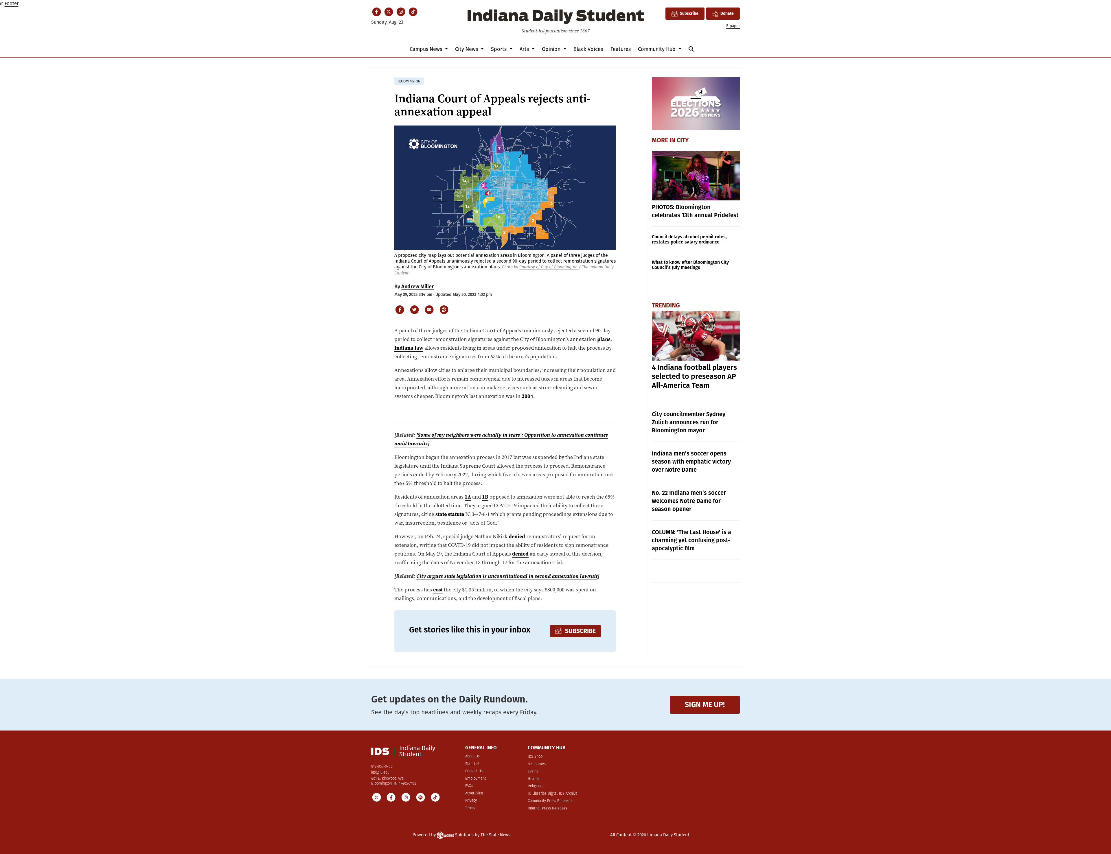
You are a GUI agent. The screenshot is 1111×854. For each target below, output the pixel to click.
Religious (535, 786)
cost (438, 589)
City (683, 140)
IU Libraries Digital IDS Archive (552, 794)
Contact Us (474, 771)
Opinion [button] (552, 49)
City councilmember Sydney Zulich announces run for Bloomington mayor (688, 422)
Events (533, 771)
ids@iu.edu (380, 772)
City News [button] (467, 49)
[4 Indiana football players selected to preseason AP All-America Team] (696, 336)
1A (468, 496)
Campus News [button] (427, 49)
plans (603, 339)
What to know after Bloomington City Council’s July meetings (690, 264)
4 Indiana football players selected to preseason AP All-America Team (694, 376)
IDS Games (537, 764)
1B (485, 496)
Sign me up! (705, 704)
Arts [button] (525, 49)
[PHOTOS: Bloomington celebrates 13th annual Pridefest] (696, 175)
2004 (527, 396)
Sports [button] (499, 49)
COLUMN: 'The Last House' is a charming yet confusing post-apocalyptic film (691, 540)
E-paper (733, 25)
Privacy (471, 801)
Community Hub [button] (657, 49)
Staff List (472, 764)
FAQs (469, 786)
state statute (449, 514)
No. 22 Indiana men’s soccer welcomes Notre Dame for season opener (689, 500)
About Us (472, 756)
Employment (475, 779)
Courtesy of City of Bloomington (549, 267)
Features (620, 49)
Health (533, 779)
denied (517, 536)
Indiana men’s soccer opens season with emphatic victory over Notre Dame (691, 461)
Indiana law (408, 347)
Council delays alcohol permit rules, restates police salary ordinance (689, 239)
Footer (12, 4)
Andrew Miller (417, 286)
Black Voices (588, 49)
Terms (470, 808)
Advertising (474, 793)
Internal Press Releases (547, 808)
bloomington (409, 81)
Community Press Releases (550, 801)
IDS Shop (535, 757)
